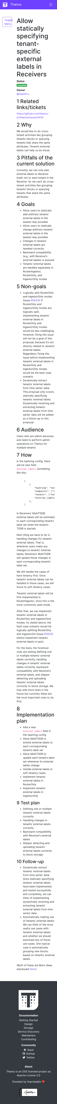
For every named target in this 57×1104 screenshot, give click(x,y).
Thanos (15, 4)
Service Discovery (28, 1031)
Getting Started (28, 1020)
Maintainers (28, 1035)
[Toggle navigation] (50, 4)
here (32, 969)
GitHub (30, 1053)
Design (28, 1024)
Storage (28, 1027)
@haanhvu (23, 93)
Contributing (28, 1039)
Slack (30, 1049)
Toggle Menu (8, 21)
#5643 (35, 300)
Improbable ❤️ (36, 1081)
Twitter (30, 1057)
